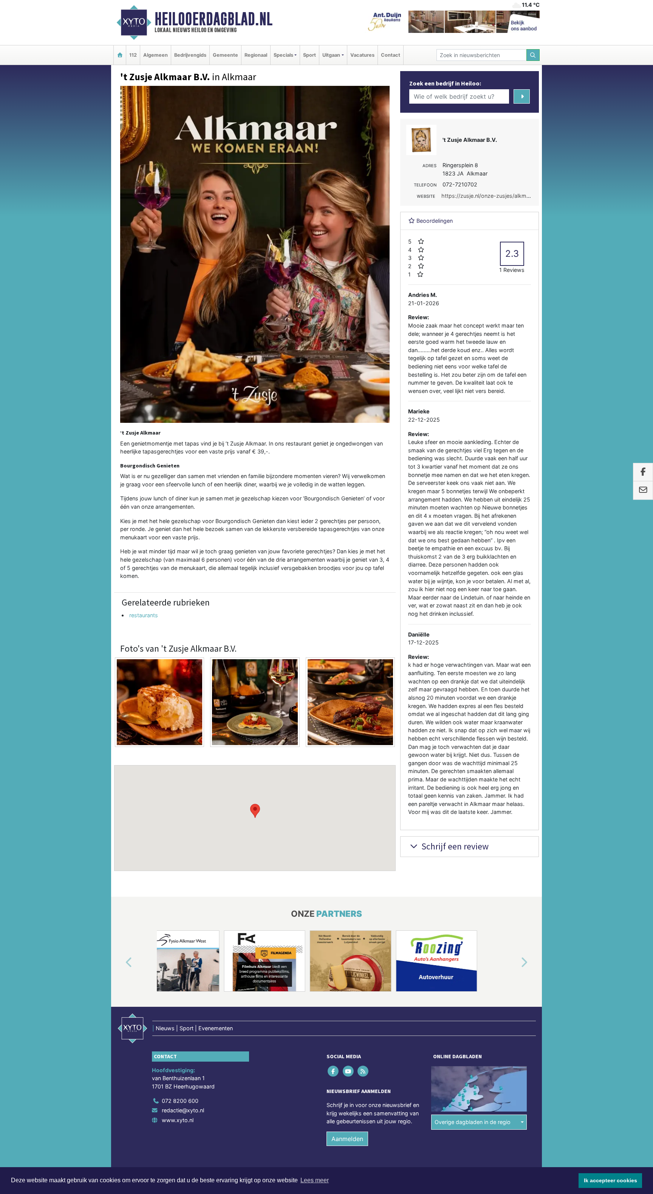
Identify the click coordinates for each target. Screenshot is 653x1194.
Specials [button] (283, 55)
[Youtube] (348, 1071)
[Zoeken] (533, 55)
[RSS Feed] (363, 1071)
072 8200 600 (180, 1101)
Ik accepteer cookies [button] (610, 1180)
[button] (255, 811)
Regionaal (255, 55)
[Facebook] (333, 1071)
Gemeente (225, 55)
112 (133, 55)
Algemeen (155, 55)
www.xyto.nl (177, 1120)
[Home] (119, 55)
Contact (390, 55)
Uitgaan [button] (331, 55)
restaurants (143, 615)
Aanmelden (347, 1139)
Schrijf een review (454, 846)
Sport (309, 55)
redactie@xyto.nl (183, 1110)
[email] (643, 490)
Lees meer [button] (314, 1180)
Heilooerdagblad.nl (213, 19)
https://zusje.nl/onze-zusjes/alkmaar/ (488, 196)
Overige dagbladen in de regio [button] (473, 1122)
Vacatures (362, 55)
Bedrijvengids (190, 55)
